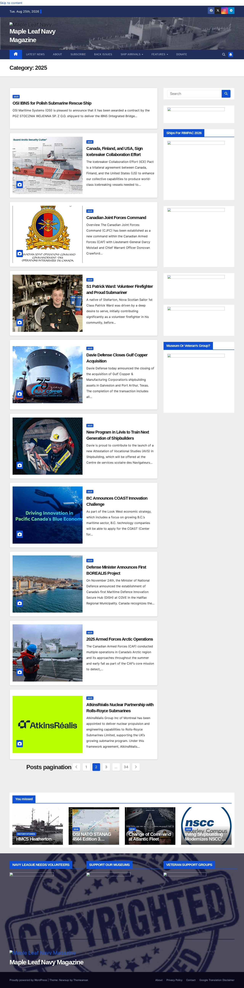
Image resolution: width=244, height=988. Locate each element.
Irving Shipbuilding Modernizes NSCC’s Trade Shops (204, 839)
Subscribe (78, 54)
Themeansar (80, 980)
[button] (223, 54)
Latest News (35, 54)
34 (126, 767)
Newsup (64, 980)
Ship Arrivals (131, 54)
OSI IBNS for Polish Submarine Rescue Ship (52, 103)
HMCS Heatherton (33, 839)
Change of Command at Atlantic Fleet (150, 837)
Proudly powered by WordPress (29, 980)
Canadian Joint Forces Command (116, 217)
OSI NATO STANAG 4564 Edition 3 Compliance (91, 839)
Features (159, 54)
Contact (191, 980)
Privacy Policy (174, 980)
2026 (76, 829)
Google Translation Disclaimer (216, 980)
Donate (181, 54)
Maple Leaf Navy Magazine (46, 962)
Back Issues (103, 54)
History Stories (26, 834)
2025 (16, 96)
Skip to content (11, 3)
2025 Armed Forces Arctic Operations (119, 639)
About (57, 54)
